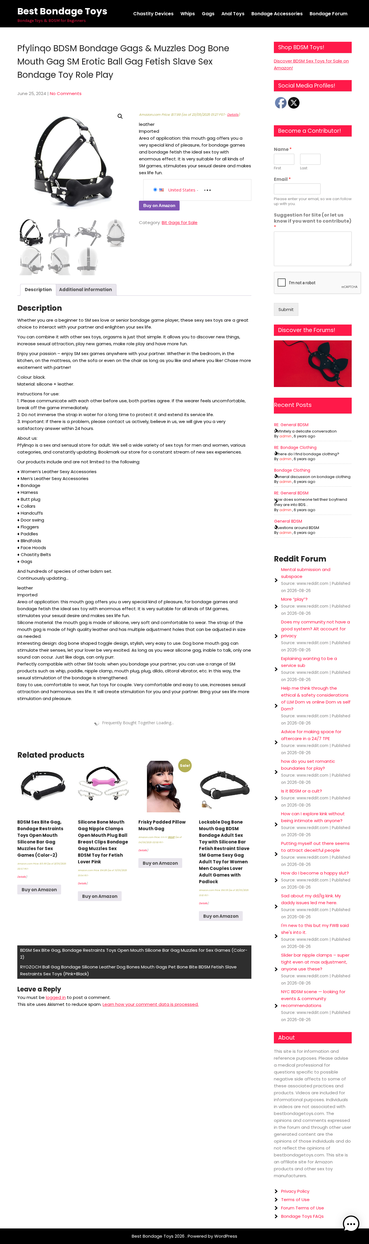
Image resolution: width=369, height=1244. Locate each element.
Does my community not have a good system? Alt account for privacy (315, 629)
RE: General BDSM (291, 425)
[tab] (38, 290)
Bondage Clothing (292, 470)
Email (282, 180)
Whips (187, 13)
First (277, 168)
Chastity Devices (153, 13)
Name (283, 150)
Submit (286, 309)
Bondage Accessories (277, 13)
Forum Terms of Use (302, 1208)
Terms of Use (295, 1199)
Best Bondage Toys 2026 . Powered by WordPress (184, 1236)
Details (232, 114)
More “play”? (294, 599)
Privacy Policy (295, 1191)
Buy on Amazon (159, 205)
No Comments (66, 93)
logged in (56, 997)
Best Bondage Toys (62, 11)
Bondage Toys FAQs (302, 1216)
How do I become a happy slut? (315, 873)
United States (181, 190)
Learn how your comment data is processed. (151, 1004)
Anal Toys (232, 13)
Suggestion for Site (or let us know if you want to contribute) (312, 221)
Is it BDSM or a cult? (301, 791)
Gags (208, 13)
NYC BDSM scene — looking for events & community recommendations (313, 998)
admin (285, 436)
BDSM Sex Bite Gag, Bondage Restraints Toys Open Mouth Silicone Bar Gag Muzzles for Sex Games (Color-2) (133, 953)
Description (38, 290)
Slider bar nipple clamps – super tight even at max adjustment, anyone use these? (315, 962)
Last (303, 168)
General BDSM (288, 521)
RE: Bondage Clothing (295, 447)
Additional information (85, 290)
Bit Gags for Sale (179, 222)
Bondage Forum (328, 13)
